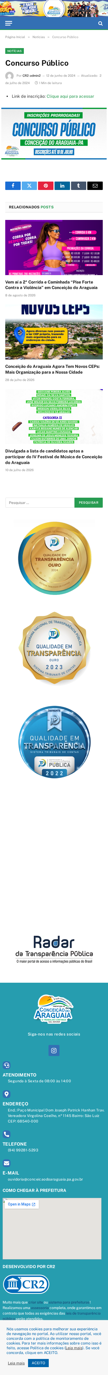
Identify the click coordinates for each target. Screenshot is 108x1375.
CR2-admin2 (32, 76)
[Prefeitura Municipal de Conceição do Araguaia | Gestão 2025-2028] (54, 8)
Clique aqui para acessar (70, 96)
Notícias (14, 51)
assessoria (40, 1308)
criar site (36, 1302)
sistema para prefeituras (69, 1302)
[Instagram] (53, 1050)
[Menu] (8, 23)
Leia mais (74, 1348)
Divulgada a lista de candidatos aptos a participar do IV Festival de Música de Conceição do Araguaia (53, 457)
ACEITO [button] (38, 1363)
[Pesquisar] (100, 23)
